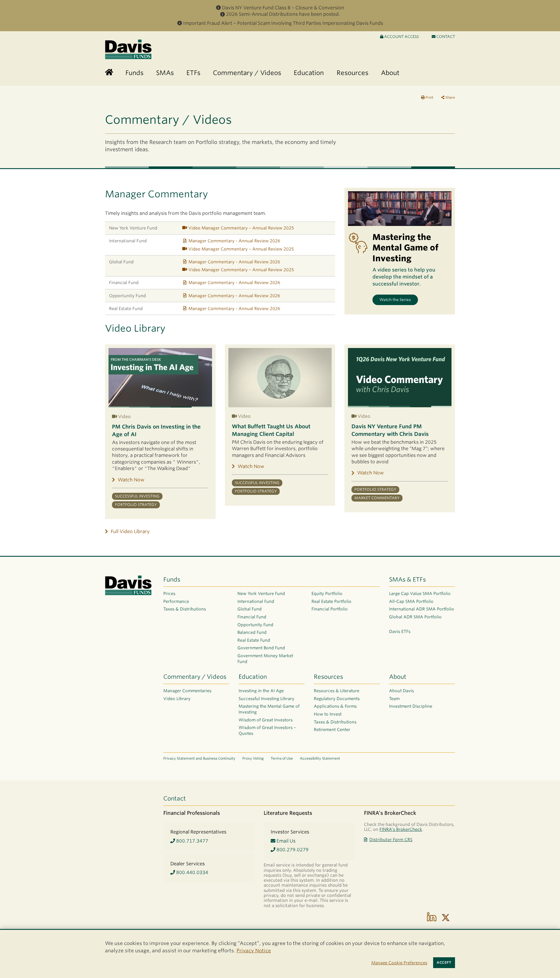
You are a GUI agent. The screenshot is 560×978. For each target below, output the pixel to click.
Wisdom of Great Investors (266, 720)
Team (394, 698)
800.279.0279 (292, 849)
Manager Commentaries (187, 690)
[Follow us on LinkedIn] (431, 917)
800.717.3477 (191, 841)
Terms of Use (282, 758)
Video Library (176, 698)
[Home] (109, 72)
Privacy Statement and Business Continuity (199, 758)
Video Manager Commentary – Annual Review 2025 (241, 227)
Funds (171, 579)
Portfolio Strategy (136, 504)
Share (449, 97)
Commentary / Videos (194, 676)
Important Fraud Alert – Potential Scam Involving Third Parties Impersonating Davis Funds (283, 23)
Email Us (285, 841)
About (397, 676)
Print (429, 97)
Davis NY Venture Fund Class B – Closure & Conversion (283, 8)
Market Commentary (377, 498)
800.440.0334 (191, 872)
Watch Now (131, 480)
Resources (328, 676)
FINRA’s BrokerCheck (400, 829)
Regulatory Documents (337, 698)
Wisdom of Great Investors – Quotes (267, 730)
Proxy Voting (253, 758)
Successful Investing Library (266, 698)
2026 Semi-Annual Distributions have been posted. (283, 14)
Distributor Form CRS (390, 839)
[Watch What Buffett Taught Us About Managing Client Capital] (280, 377)
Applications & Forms (335, 706)
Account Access (401, 36)
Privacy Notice (254, 950)
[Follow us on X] (445, 917)
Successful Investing (137, 496)
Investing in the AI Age (261, 690)
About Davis (401, 690)
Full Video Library (130, 531)
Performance (176, 601)
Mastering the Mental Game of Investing (269, 709)
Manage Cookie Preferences (399, 962)
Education (253, 676)
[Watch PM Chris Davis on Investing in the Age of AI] (160, 378)
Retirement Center (332, 729)
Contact (445, 36)
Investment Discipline (410, 706)
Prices (169, 593)
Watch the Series (395, 299)
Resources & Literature (336, 690)
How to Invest (328, 714)
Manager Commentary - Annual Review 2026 (234, 240)
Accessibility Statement (320, 758)
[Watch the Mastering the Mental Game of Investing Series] (400, 208)
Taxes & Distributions (184, 609)
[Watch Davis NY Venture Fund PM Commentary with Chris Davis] (400, 377)
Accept (444, 962)
